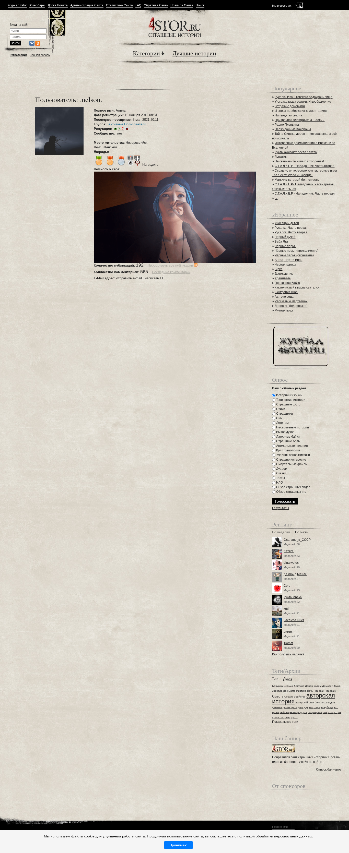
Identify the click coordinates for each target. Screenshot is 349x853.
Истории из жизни (289, 395)
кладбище (327, 707)
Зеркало (277, 690)
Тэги (275, 678)
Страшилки (284, 413)
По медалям (281, 532)
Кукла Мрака (293, 597)
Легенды (282, 423)
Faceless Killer (294, 620)
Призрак (319, 690)
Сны (279, 418)
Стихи (280, 409)
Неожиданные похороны (293, 129)
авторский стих (304, 702)
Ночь (310, 690)
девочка (277, 707)
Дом (318, 685)
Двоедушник (284, 273)
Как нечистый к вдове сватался (297, 287)
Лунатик (280, 157)
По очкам (301, 532)
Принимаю (178, 845)
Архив (287, 678)
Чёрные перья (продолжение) (296, 251)
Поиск (200, 5)
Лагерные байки (287, 436)
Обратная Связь (156, 5)
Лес (285, 690)
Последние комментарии (171, 272)
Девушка (299, 685)
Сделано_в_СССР (297, 540)
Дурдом (281, 469)
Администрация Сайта (86, 5)
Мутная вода (284, 310)
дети (294, 707)
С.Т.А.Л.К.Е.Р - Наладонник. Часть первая (305, 193)
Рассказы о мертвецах (291, 301)
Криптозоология (287, 450)
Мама (291, 690)
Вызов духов (284, 432)
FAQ (138, 5)
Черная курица (285, 264)
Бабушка (277, 685)
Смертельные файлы (291, 464)
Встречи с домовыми (290, 106)
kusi (286, 608)
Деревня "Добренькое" (291, 306)
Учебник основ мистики (292, 455)
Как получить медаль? (288, 654)
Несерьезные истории (292, 427)
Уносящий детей (287, 223)
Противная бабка (287, 283)
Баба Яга (281, 241)
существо (278, 717)
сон (325, 712)
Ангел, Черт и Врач (288, 260)
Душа (337, 685)
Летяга (289, 551)
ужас (287, 717)
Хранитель (282, 278)
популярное (315, 712)
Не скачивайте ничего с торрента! (299, 161)
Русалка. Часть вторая (291, 232)
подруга (302, 712)
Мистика (301, 690)
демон (286, 707)
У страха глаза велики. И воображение (303, 101)
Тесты (280, 478)
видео (331, 702)
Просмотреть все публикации (170, 265)
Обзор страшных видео (292, 487)
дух (306, 707)
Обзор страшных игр (290, 492)
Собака (288, 696)
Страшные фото (287, 404)
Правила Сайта (181, 5)
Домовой (327, 685)
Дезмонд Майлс (295, 574)
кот (336, 707)
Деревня (310, 685)
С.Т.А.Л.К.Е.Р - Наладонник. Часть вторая (304, 166)
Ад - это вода (284, 296)
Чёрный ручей (285, 237)
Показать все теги (285, 722)
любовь (284, 712)
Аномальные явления (291, 446)
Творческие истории (290, 400)
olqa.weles (291, 562)
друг (300, 707)
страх (337, 712)
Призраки (330, 690)
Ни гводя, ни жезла (288, 115)
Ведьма (288, 685)
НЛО (279, 482)
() (121, 129)
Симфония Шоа (286, 292)
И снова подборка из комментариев (301, 111)
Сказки (280, 473)
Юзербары (37, 5)
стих (330, 712)
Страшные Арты (287, 441)
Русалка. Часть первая (291, 228)
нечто (293, 712)
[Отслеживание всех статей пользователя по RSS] (195, 265)
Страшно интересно (290, 459)
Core (287, 585)
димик (288, 631)
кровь (275, 712)
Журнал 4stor (17, 5)
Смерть (278, 696)
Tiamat (288, 643)
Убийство (300, 696)
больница (321, 702)
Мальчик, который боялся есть (297, 180)
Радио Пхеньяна (287, 124)
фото (294, 717)
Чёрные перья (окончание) (294, 255)
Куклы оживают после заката (296, 152)
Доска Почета (58, 5)
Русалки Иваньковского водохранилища (303, 97)
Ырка (278, 269)
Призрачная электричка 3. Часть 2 (299, 120)
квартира (314, 707)
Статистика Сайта (119, 5)
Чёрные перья (285, 246)
